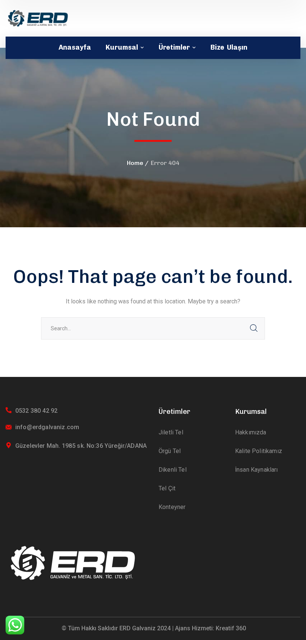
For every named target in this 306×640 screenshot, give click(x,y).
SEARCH (253, 328)
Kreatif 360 (231, 628)
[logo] (38, 17)
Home (135, 162)
